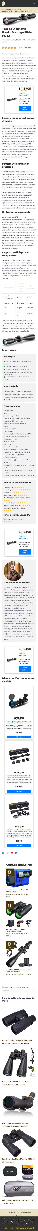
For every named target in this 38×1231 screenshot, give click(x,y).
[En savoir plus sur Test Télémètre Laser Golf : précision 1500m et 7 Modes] (19, 878)
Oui (6, 1228)
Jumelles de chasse (12, 894)
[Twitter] (7, 853)
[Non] (35, 1224)
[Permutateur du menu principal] (34, 4)
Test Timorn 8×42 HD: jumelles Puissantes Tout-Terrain (15, 930)
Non (11, 1228)
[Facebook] (3, 853)
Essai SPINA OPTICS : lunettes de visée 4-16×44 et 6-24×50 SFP (18, 971)
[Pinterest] (12, 853)
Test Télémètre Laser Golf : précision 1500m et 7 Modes (17, 891)
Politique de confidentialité (25, 1228)
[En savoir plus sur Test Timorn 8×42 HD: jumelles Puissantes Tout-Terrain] (19, 914)
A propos (19, 1216)
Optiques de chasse (24, 974)
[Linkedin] (16, 853)
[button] (15, 54)
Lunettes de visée (11, 974)
